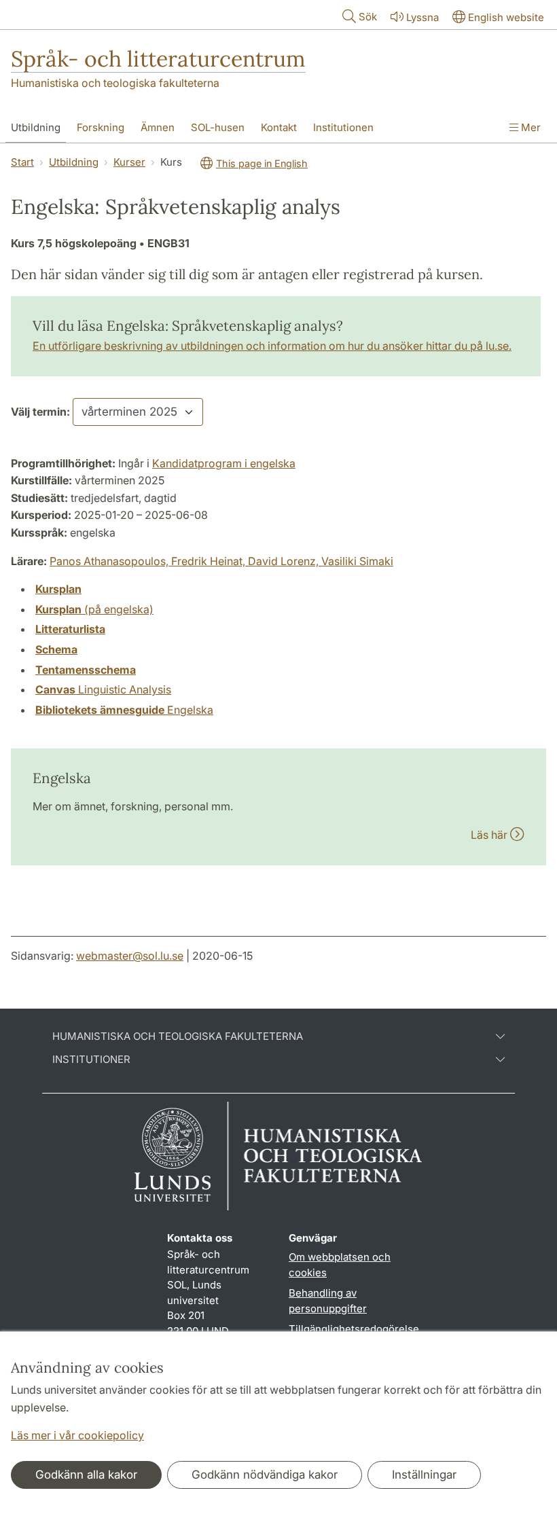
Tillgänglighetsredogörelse (354, 1328)
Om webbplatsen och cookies (340, 1264)
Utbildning (35, 127)
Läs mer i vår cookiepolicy (77, 1435)
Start (22, 162)
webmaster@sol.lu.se (129, 955)
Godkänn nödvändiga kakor (265, 1474)
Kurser (129, 162)
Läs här (490, 835)
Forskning (100, 127)
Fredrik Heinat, (209, 561)
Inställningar (424, 1474)
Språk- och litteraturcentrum (158, 59)
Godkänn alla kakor (86, 1474)
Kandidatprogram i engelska (223, 463)
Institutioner (91, 1059)
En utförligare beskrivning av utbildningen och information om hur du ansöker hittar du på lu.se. (272, 346)
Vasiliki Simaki (357, 561)
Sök (368, 16)
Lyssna (422, 17)
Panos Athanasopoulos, (110, 561)
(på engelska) (94, 609)
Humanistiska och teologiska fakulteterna (115, 83)
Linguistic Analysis (103, 689)
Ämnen (158, 127)
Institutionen (343, 127)
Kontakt (279, 127)
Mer (529, 127)
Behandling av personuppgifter (328, 1300)
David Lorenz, (284, 561)
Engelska (124, 710)
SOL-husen (218, 127)
